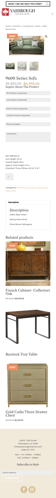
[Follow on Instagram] (32, 489)
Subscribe (12, 477)
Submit (13, 148)
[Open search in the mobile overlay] (28, 3)
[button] (46, 36)
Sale (8, 191)
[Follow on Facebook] (23, 489)
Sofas (38, 26)
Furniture (17, 26)
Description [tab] (13, 202)
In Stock (30, 188)
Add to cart (28, 176)
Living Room (28, 26)
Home (8, 26)
